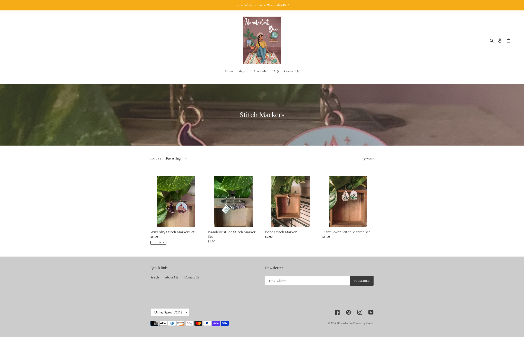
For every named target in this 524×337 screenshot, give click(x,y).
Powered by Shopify (363, 323)
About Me (171, 277)
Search (154, 277)
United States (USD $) (169, 312)
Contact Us (191, 277)
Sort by (155, 158)
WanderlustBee (344, 323)
